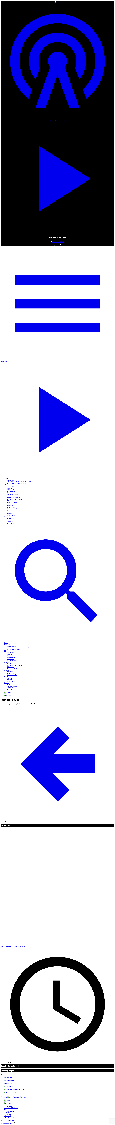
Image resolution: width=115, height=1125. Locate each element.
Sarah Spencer (11, 491)
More (2, 1074)
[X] (6, 694)
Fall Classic (10, 512)
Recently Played (7, 1071)
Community (7, 496)
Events (6, 510)
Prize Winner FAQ (12, 509)
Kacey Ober (10, 489)
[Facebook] (7, 692)
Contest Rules (11, 507)
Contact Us (10, 518)
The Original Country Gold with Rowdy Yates (19, 481)
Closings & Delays (12, 502)
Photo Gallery (11, 515)
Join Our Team (11, 523)
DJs (5, 485)
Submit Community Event (14, 499)
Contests (6, 504)
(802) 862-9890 (50, 239)
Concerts (10, 513)
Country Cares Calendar (13, 497)
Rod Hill (9, 488)
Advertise (10, 521)
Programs (7, 478)
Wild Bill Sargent (11, 486)
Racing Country (11, 480)
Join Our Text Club (12, 520)
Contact (6, 517)
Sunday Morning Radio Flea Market (16, 483)
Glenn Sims (10, 493)
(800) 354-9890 (65, 239)
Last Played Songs (12, 494)
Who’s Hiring (10, 501)
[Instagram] (7, 695)
